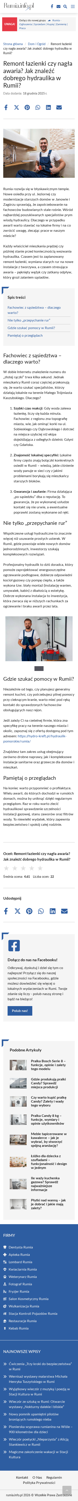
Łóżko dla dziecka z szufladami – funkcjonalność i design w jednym (49, 1162)
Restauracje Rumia (23, 1321)
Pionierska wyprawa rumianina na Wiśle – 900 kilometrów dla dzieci (41, 1429)
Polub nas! (20, 1011)
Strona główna (13, 44)
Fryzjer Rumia (19, 1291)
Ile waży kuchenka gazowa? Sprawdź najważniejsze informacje (45, 1184)
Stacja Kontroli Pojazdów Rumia (33, 1313)
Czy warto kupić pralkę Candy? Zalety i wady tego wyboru (49, 1101)
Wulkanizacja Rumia (24, 1306)
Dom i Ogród (37, 44)
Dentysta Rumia (21, 1247)
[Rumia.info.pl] (18, 6)
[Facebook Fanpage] (51, 6)
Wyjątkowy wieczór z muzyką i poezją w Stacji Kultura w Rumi (39, 1391)
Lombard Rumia (20, 1262)
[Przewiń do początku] (67, 1490)
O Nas (37, 1477)
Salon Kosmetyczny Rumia (29, 1299)
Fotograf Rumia (20, 1284)
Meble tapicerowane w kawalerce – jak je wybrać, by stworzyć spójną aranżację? (49, 1139)
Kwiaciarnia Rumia (23, 1269)
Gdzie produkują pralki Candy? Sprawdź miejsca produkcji (48, 1083)
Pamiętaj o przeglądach (25, 335)
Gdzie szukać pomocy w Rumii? (31, 328)
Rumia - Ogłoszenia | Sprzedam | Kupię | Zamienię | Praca (43, 24)
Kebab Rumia (19, 1328)
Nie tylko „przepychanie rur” (29, 320)
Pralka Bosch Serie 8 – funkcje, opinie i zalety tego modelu (48, 1065)
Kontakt (22, 1477)
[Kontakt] (58, 6)
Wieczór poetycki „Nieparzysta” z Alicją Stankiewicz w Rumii (38, 1442)
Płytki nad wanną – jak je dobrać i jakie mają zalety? (48, 1204)
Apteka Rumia (19, 1254)
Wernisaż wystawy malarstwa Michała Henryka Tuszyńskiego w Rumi (38, 1379)
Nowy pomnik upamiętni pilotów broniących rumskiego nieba (34, 1417)
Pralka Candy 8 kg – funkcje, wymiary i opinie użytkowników (47, 1119)
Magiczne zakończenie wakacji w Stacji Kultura (38, 1454)
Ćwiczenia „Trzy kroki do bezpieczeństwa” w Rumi (40, 1366)
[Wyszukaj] (65, 7)
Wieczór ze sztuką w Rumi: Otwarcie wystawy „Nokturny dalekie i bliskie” (37, 1404)
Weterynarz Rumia (23, 1277)
